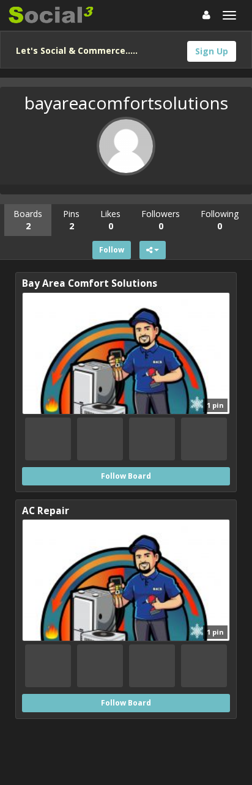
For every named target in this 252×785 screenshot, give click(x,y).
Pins (71, 220)
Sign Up (211, 51)
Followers (160, 220)
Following (220, 220)
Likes (110, 220)
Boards (27, 220)
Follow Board (126, 476)
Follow (111, 250)
